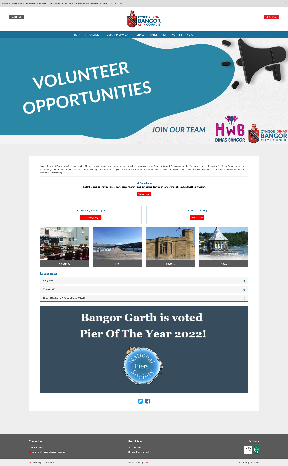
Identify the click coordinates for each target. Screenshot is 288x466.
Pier (164, 35)
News (190, 35)
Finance (152, 35)
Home (77, 35)
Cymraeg (271, 17)
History (170, 263)
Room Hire (176, 35)
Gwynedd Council (135, 447)
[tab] (144, 280)
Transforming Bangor (116, 35)
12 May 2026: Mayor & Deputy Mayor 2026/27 (64, 298)
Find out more (144, 194)
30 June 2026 (49, 289)
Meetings (138, 35)
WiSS (146, 462)
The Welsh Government (138, 452)
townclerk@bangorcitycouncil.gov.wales (49, 452)
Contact (16, 17)
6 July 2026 (48, 281)
